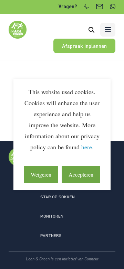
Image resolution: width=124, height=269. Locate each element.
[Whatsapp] (112, 6)
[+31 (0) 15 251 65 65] (86, 6)
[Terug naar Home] (18, 36)
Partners (51, 235)
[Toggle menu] (107, 30)
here (86, 147)
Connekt (91, 258)
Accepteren (81, 174)
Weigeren (41, 174)
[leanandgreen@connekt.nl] (99, 6)
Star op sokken (57, 196)
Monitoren (51, 216)
